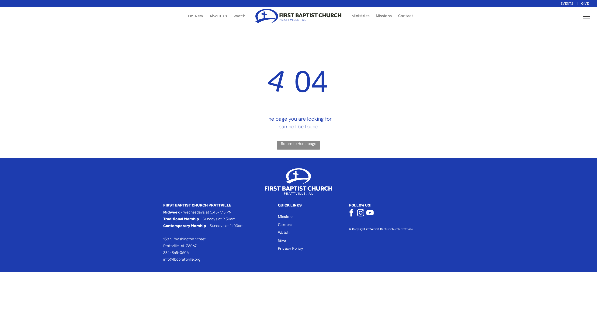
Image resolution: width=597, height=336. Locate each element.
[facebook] (351, 213)
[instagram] (361, 213)
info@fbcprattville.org (181, 259)
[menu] (587, 18)
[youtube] (370, 213)
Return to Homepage (298, 143)
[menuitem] (567, 3)
